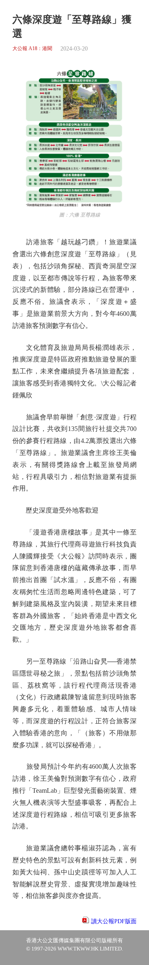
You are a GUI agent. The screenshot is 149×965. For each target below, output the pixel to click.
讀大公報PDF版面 (114, 921)
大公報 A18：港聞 (32, 48)
